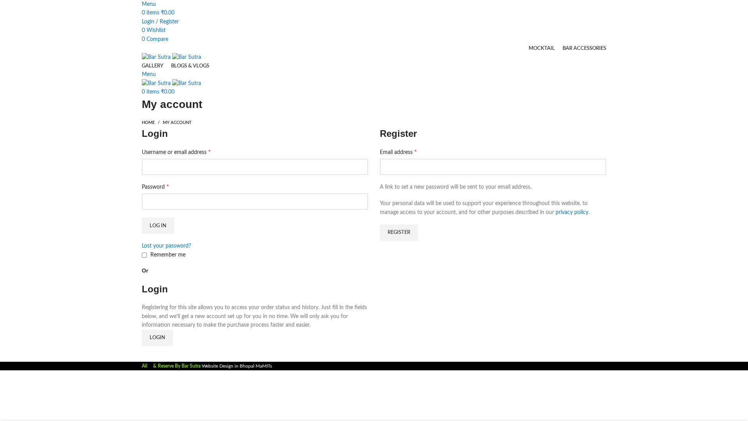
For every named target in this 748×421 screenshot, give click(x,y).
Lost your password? (166, 246)
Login (157, 337)
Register (399, 232)
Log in (158, 225)
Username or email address (176, 152)
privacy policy (572, 212)
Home (148, 122)
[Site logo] (157, 57)
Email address (398, 152)
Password (155, 187)
